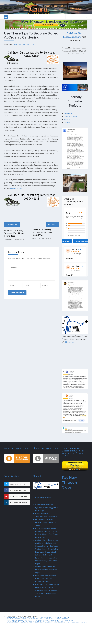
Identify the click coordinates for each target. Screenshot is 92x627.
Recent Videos (12, 617)
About (66, 617)
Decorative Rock (63, 619)
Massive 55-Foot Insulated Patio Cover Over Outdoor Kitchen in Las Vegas (45, 578)
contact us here (16, 188)
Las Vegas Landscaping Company (46, 620)
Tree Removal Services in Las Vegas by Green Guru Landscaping (57, 623)
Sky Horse (68, 113)
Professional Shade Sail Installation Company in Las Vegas (45, 522)
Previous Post (13, 224)
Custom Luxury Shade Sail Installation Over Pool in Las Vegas (46, 570)
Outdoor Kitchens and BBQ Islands (19, 623)
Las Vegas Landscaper (27, 617)
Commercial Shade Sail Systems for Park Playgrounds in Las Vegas (46, 508)
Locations (59, 621)
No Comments (28, 45)
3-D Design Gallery (67, 620)
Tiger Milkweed (70, 116)
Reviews (84, 623)
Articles (17, 45)
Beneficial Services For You (16, 619)
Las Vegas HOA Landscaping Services (19, 620)
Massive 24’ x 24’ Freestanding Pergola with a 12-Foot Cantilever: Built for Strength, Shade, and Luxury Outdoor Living (47, 590)
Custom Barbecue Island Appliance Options (37, 621)
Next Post (51, 224)
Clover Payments (13, 621)
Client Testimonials (36, 619)
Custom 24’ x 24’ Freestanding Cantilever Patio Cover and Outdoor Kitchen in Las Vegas (46, 543)
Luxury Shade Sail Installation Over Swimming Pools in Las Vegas (46, 561)
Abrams (67, 119)
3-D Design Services (44, 617)
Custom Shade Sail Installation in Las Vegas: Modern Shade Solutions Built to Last (46, 552)
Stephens (67, 122)
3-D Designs (57, 617)
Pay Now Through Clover (69, 482)
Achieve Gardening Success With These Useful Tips (14, 233)
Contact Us (50, 619)
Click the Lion (70, 342)
